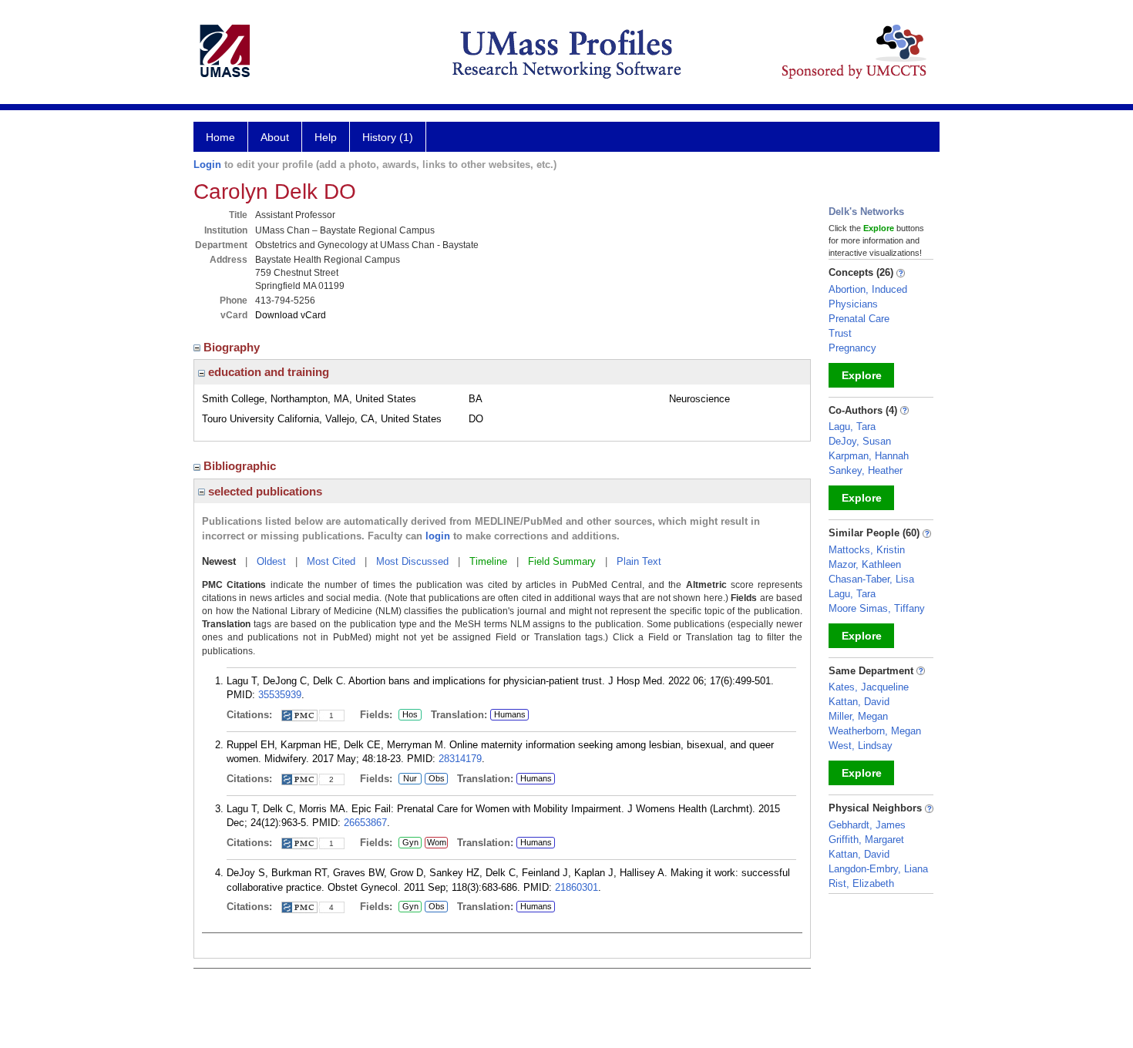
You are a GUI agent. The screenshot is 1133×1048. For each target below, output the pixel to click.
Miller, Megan (858, 716)
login (437, 536)
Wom (435, 843)
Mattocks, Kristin (867, 550)
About (275, 137)
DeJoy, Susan (860, 441)
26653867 (365, 822)
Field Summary (562, 561)
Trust (840, 333)
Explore (862, 375)
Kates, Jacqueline (869, 687)
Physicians (853, 304)
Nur (407, 779)
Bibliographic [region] (241, 465)
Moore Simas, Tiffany (877, 608)
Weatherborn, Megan (875, 731)
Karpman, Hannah (869, 456)
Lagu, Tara (852, 426)
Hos (408, 715)
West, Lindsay (861, 745)
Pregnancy (852, 348)
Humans (510, 714)
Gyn (408, 843)
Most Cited (331, 561)
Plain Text (639, 561)
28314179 (460, 758)
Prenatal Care (859, 318)
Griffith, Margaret (866, 839)
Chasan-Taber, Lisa (871, 579)
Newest (219, 561)
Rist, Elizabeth (861, 883)
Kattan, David (859, 701)
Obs (435, 779)
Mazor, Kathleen (865, 564)
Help (325, 137)
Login (207, 164)
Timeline (488, 561)
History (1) (387, 137)
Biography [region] (233, 347)
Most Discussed (412, 561)
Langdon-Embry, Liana (878, 869)
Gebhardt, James (867, 825)
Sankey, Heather (866, 470)
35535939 (279, 694)
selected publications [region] (263, 491)
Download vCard (290, 315)
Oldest (271, 561)
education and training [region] (267, 371)
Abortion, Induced (868, 289)
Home (220, 137)
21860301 (576, 887)
